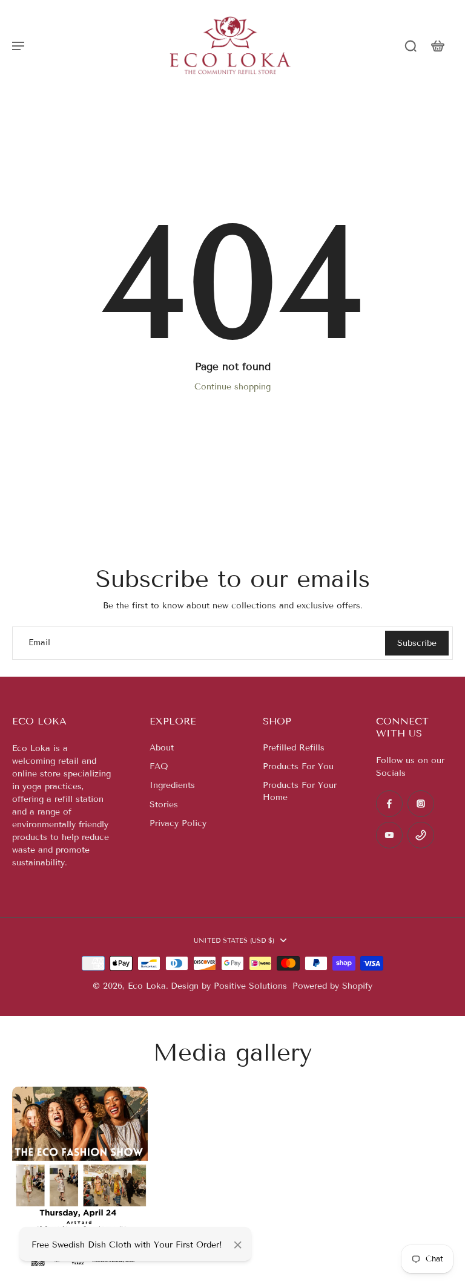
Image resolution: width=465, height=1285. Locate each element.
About (162, 748)
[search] (410, 45)
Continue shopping (232, 387)
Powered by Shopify (332, 986)
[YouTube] (389, 835)
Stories (164, 804)
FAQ (159, 766)
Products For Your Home (300, 791)
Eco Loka (147, 986)
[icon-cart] (437, 45)
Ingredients (172, 785)
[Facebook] (389, 803)
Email (39, 643)
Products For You (298, 766)
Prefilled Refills (294, 748)
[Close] (237, 1245)
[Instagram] (420, 803)
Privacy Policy (178, 823)
